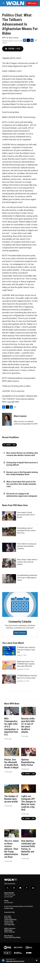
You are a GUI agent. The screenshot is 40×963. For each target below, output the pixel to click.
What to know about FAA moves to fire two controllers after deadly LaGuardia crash (21, 484)
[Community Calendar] (20, 604)
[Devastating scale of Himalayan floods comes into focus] (9, 531)
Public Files (8, 918)
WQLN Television (9, 928)
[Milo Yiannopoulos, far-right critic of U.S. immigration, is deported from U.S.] (11, 711)
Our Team (7, 916)
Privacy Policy (8, 921)
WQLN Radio (8, 930)
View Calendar (20, 633)
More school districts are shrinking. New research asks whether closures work (22, 454)
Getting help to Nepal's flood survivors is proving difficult (22, 463)
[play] (3, 960)
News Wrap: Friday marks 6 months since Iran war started (27, 562)
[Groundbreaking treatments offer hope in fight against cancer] (9, 578)
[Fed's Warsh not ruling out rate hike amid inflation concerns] (9, 547)
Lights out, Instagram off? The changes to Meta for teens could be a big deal (28, 803)
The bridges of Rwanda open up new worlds (11, 799)
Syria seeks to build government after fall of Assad (26, 514)
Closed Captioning (10, 919)
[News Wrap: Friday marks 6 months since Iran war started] (9, 563)
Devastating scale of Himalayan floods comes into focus (26, 530)
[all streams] (37, 960)
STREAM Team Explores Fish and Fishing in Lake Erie (26, 649)
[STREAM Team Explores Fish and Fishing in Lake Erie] (9, 650)
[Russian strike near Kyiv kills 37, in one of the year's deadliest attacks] (28, 711)
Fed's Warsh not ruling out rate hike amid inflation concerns (26, 546)
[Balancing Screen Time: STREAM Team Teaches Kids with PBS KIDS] (9, 665)
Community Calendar (20, 621)
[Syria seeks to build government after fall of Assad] (9, 516)
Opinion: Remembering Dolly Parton (27, 762)
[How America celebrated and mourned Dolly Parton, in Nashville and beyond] (28, 833)
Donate (33, 3)
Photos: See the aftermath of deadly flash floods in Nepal (11, 763)
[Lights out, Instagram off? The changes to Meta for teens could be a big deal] (28, 788)
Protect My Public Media (12, 937)
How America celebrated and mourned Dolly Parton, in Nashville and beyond (28, 848)
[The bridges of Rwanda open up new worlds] (11, 788)
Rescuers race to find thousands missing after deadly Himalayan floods (22, 473)
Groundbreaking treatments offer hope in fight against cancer (27, 577)
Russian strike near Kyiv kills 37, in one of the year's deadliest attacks (28, 725)
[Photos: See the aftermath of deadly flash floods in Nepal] (11, 752)
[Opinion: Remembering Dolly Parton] (28, 752)
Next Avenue (8, 936)
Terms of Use (8, 923)
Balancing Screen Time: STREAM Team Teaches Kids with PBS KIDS (26, 663)
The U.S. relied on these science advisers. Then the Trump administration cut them (11, 849)
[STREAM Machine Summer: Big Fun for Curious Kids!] (9, 679)
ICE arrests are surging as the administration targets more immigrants (21, 495)
